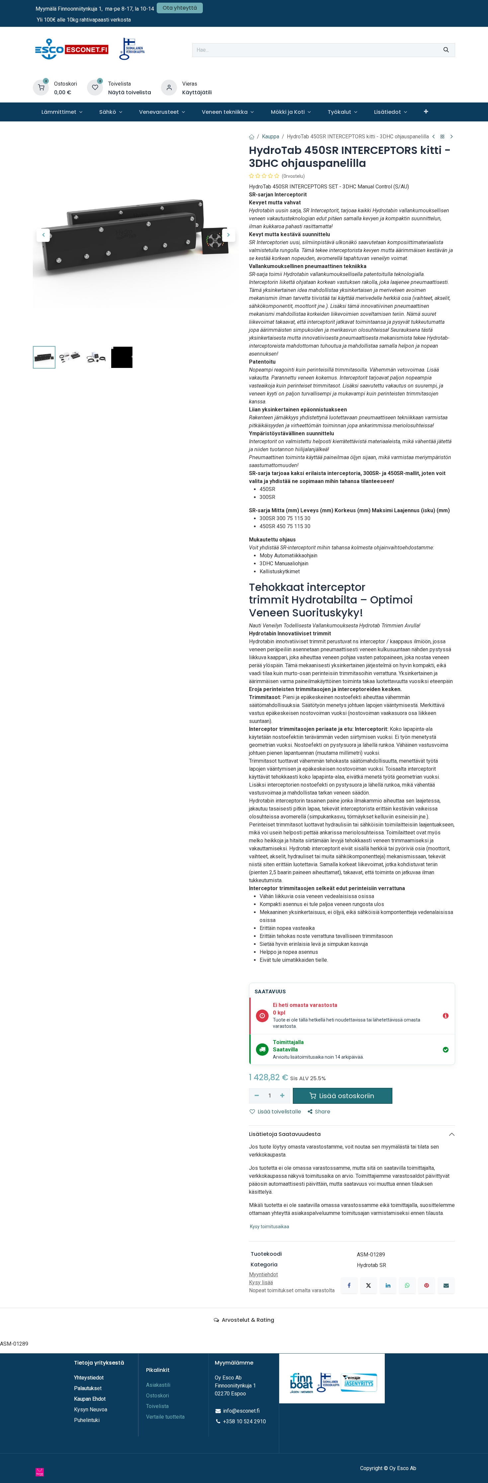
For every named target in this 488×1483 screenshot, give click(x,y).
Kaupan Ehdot (90, 1399)
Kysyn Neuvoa (90, 1409)
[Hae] (446, 50)
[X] (368, 1285)
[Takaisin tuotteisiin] (442, 137)
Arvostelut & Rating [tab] (247, 1320)
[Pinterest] (427, 1285)
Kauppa (270, 136)
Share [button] (322, 1111)
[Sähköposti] (446, 1285)
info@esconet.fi (241, 1411)
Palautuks (85, 1388)
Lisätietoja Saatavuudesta (285, 1134)
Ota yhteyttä (180, 8)
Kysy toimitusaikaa (269, 1226)
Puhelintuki (87, 1420)
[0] (41, 87)
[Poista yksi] (256, 1096)
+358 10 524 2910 (244, 1421)
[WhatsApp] (407, 1285)
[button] (43, 235)
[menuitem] (62, 112)
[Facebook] (349, 1285)
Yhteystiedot (89, 1378)
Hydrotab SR (371, 1265)
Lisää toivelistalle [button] (279, 1111)
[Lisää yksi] (282, 1096)
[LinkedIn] (388, 1285)
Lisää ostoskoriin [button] (346, 1095)
